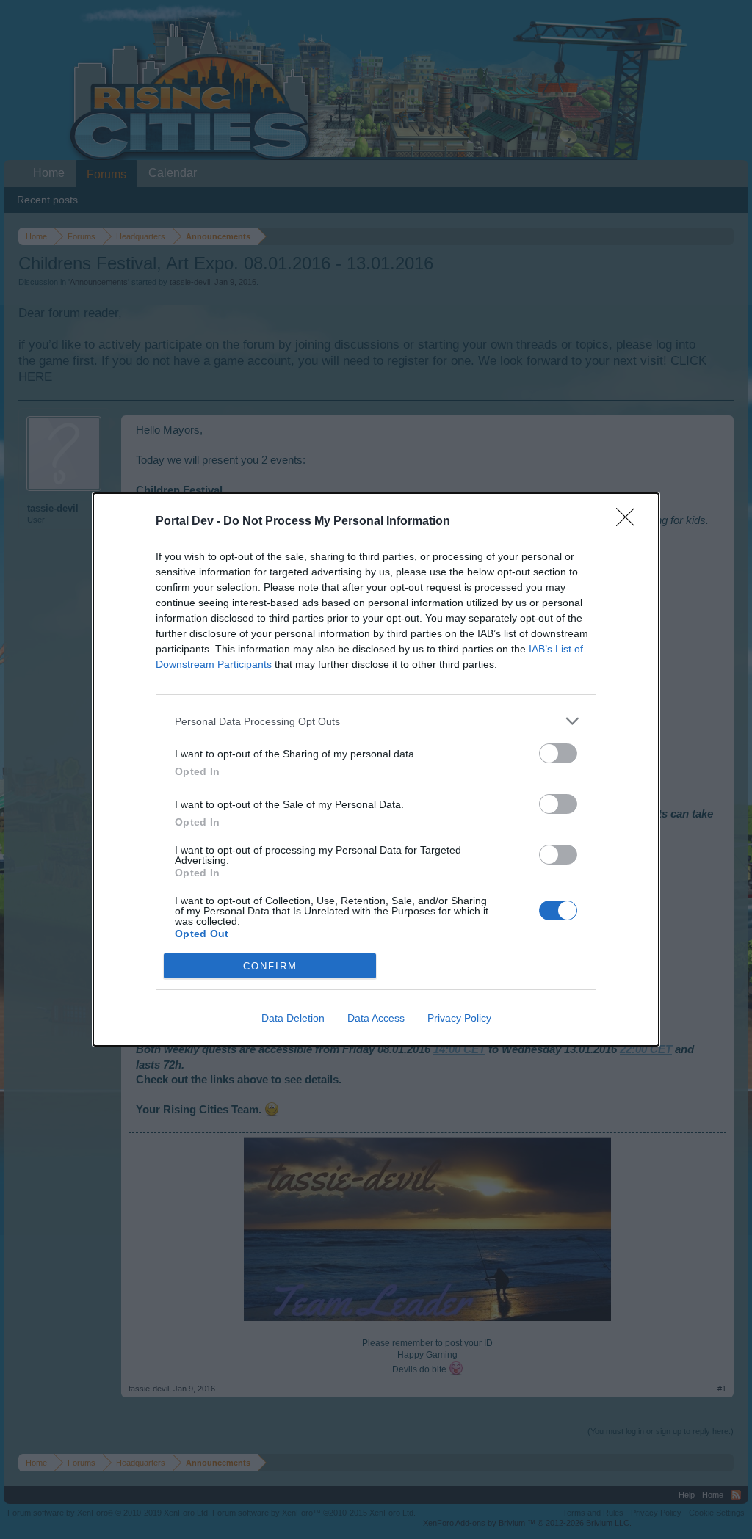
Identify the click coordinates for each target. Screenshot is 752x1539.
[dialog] (376, 769)
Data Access (376, 1018)
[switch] (558, 753)
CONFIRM (270, 966)
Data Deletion (293, 1018)
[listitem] (376, 721)
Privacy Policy (459, 1018)
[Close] (630, 522)
